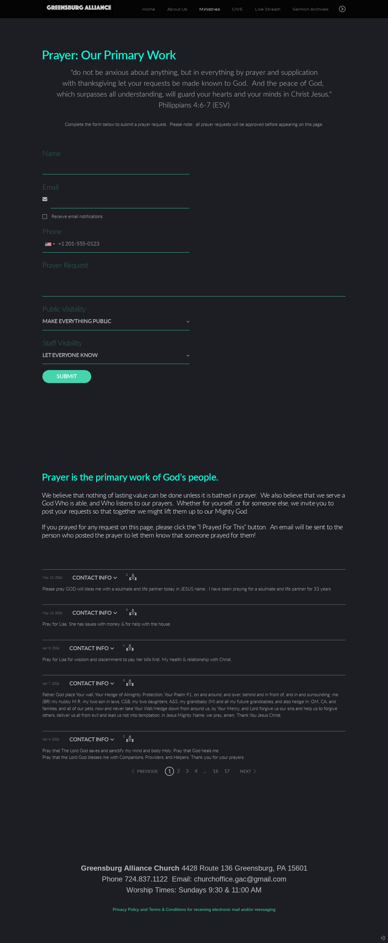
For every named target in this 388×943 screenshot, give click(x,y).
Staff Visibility (62, 343)
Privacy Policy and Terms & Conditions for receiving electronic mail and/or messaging (194, 909)
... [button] (205, 771)
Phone (52, 232)
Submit (67, 376)
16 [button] (215, 771)
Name (51, 153)
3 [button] (187, 771)
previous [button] (147, 771)
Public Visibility (64, 309)
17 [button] (227, 771)
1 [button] (169, 771)
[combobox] (50, 244)
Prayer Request (65, 265)
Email (50, 187)
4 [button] (196, 771)
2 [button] (178, 771)
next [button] (245, 771)
